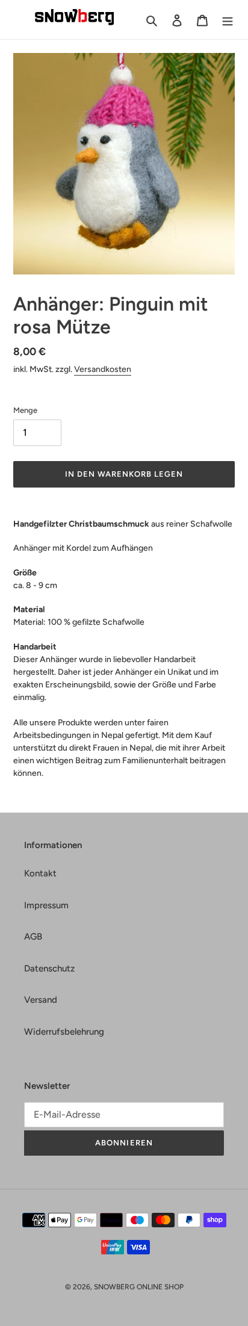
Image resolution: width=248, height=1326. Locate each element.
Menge (25, 410)
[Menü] (227, 20)
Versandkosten (102, 369)
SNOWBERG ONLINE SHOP (139, 1287)
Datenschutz (49, 968)
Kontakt (40, 873)
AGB (33, 936)
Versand (40, 999)
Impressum (46, 905)
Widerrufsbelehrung (64, 1031)
